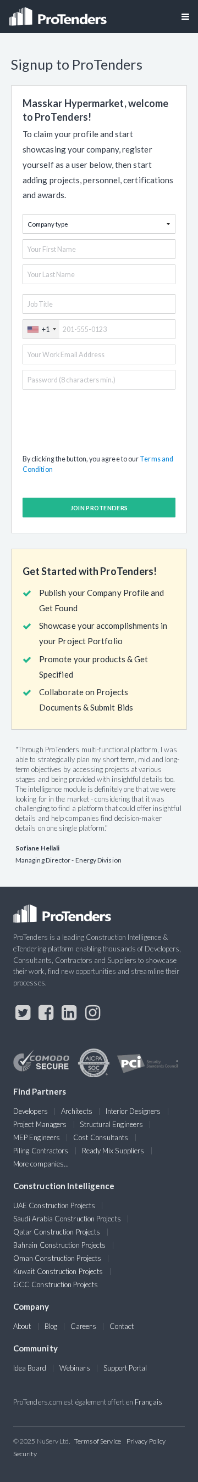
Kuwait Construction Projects (58, 1271)
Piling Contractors (40, 1150)
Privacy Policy (146, 1441)
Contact (121, 1326)
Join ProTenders (99, 507)
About (22, 1326)
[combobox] (41, 329)
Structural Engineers (111, 1124)
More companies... (41, 1163)
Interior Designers (133, 1111)
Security (25, 1454)
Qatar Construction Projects (56, 1231)
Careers (83, 1326)
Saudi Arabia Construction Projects (67, 1218)
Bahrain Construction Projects (59, 1245)
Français (148, 1402)
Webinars (74, 1367)
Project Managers (40, 1124)
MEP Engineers (36, 1137)
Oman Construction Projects (57, 1258)
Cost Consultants (100, 1137)
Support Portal (125, 1367)
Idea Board (29, 1367)
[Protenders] (59, 13)
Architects (76, 1111)
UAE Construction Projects (54, 1205)
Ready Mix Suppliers (113, 1150)
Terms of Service (97, 1441)
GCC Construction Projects (55, 1284)
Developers (30, 1111)
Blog (51, 1326)
